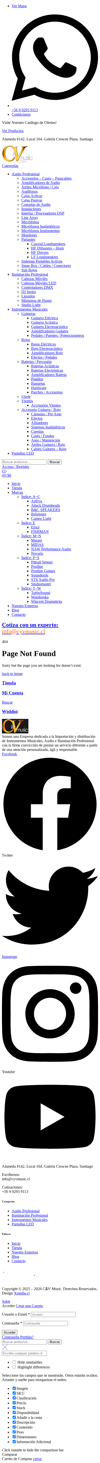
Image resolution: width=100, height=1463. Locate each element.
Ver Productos (13, 131)
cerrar (37, 1459)
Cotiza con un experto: (30, 628)
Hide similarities (29, 1362)
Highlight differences (33, 1367)
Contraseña (12, 1323)
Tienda (9, 682)
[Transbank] (19, 1280)
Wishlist (10, 711)
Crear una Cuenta (29, 1306)
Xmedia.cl (22, 1293)
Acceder (10, 1332)
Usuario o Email (16, 1314)
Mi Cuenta (12, 692)
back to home (12, 674)
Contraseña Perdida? (17, 1337)
